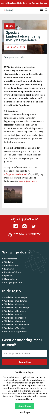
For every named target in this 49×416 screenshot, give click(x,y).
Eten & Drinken (11, 266)
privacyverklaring (24, 399)
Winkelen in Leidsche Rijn (16, 308)
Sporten (8, 276)
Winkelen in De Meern (15, 311)
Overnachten (10, 279)
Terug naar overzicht (14, 57)
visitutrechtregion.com (15, 331)
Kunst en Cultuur (12, 272)
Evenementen (10, 259)
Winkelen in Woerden (14, 328)
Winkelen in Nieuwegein (16, 298)
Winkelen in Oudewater (15, 301)
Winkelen (8, 262)
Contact (43, 3)
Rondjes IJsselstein (13, 283)
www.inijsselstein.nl (28, 181)
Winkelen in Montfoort (15, 321)
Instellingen (24, 412)
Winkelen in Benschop (15, 318)
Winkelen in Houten (14, 304)
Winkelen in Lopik (13, 315)
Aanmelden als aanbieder (11, 3)
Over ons (35, 3)
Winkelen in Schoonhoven (16, 325)
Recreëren (9, 269)
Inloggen (27, 3)
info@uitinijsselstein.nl (15, 175)
